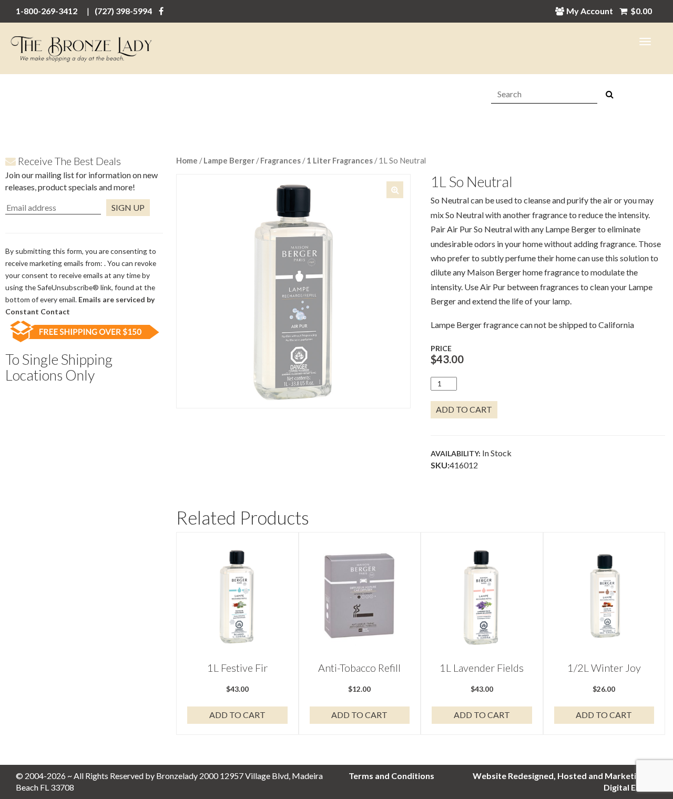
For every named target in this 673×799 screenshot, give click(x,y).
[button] (394, 189)
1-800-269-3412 (46, 11)
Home (187, 160)
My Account (589, 11)
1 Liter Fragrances (340, 160)
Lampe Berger (228, 160)
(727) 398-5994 (123, 11)
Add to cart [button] (237, 715)
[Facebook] (161, 11)
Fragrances (280, 160)
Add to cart (464, 409)
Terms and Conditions (391, 776)
